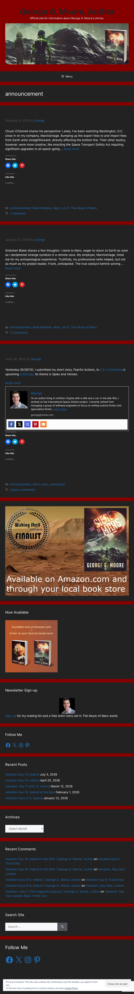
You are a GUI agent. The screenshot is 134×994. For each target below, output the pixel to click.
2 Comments (19, 332)
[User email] (43, 424)
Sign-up (10, 716)
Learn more (59, 409)
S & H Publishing (111, 369)
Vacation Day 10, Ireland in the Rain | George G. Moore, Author (49, 859)
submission (57, 484)
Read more (71, 149)
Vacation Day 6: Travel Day (105, 879)
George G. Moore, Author (67, 11)
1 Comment (18, 213)
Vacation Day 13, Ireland (22, 780)
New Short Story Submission (37, 352)
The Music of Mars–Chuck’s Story (42, 113)
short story (40, 484)
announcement (20, 208)
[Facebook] (11, 424)
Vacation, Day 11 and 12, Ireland (27, 786)
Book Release (42, 208)
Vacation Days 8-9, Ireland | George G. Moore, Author (43, 879)
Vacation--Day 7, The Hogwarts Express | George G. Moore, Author (52, 891)
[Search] (62, 927)
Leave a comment (22, 489)
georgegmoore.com (42, 414)
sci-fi (65, 208)
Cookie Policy (71, 988)
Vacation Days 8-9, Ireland (24, 798)
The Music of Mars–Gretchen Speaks (46, 233)
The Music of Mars (84, 208)
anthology (26, 374)
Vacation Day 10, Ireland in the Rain (30, 792)
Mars (56, 208)
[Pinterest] (35, 424)
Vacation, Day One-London (105, 885)
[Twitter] (19, 424)
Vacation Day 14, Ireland (22, 774)
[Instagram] (27, 424)
